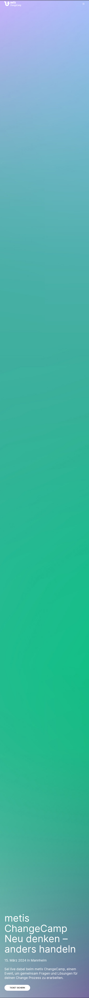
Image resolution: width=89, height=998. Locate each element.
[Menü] (84, 4)
